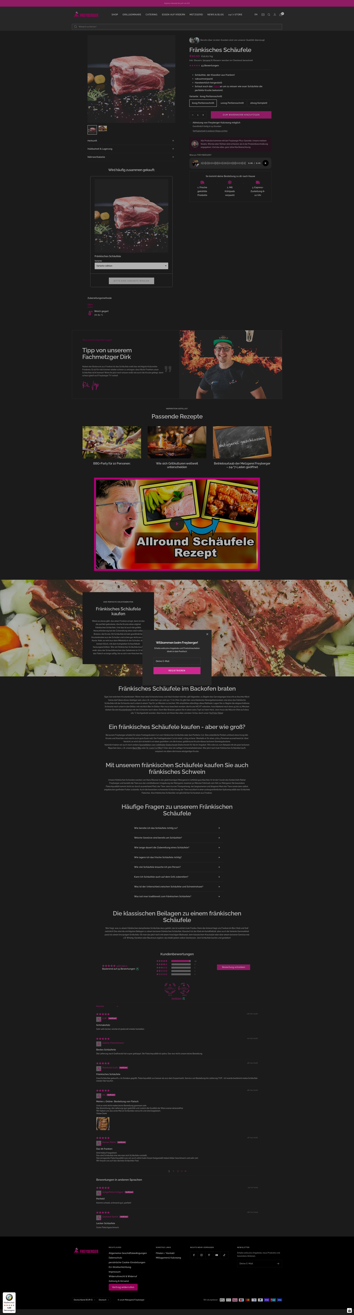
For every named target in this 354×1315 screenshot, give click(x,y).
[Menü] (14, 1294)
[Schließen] (207, 634)
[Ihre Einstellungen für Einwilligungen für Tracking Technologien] (349, 1310)
